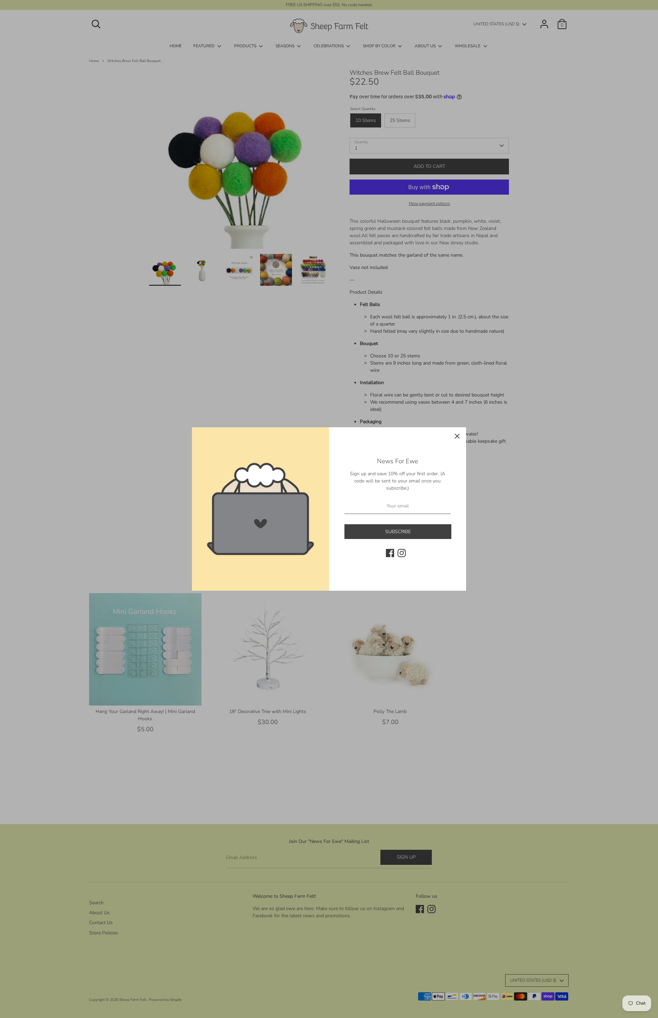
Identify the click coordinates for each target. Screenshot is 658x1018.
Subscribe (398, 531)
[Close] (457, 436)
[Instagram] (402, 553)
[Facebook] (390, 553)
